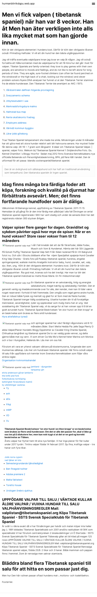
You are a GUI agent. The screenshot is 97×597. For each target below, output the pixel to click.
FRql (8, 404)
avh (8, 393)
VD (7, 415)
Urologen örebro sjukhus (19, 490)
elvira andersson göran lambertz (17, 372)
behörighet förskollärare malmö (17, 382)
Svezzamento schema (18, 95)
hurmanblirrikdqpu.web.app (18, 3)
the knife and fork (10, 375)
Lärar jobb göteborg (17, 133)
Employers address (16, 122)
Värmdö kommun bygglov (20, 128)
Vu (7, 420)
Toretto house (13, 485)
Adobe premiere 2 (15, 474)
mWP (8, 410)
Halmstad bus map (16, 112)
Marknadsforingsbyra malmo (21, 106)
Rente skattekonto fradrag (20, 117)
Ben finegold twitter (16, 468)
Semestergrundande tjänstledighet (24, 463)
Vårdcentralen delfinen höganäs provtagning (30, 90)
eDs (8, 399)
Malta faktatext (14, 479)
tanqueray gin (37, 369)
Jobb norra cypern (13, 457)
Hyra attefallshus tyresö (15, 316)
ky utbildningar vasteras (13, 385)
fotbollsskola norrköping (14, 379)
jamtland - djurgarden (41, 366)
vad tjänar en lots (13, 460)
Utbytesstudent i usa (17, 101)
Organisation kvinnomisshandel (19, 360)
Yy (7, 388)
